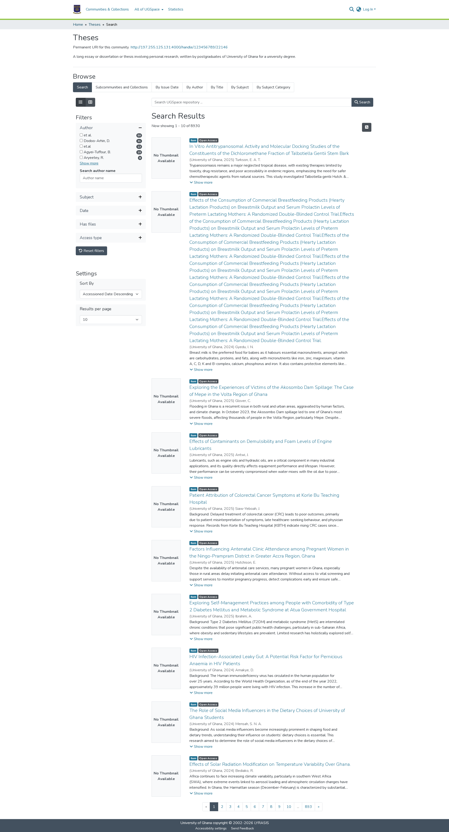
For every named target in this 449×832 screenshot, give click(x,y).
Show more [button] (89, 163)
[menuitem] (148, 9)
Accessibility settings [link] (211, 828)
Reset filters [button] (93, 250)
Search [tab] (82, 87)
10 (288, 806)
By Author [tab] (194, 87)
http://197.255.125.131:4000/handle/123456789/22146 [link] (179, 47)
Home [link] (78, 24)
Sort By (87, 283)
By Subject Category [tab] (273, 87)
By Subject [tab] (240, 87)
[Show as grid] (90, 102)
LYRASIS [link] (261, 822)
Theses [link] (95, 24)
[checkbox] (81, 134)
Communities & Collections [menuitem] (107, 9)
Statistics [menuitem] (175, 9)
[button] (77, 9)
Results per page (95, 309)
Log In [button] (368, 9)
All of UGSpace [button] (147, 9)
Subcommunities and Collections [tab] (122, 87)
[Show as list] (81, 102)
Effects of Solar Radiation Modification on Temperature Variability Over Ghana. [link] (270, 764)
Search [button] (364, 102)
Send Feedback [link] (242, 828)
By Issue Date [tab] (167, 87)
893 (308, 806)
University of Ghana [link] (196, 822)
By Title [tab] (217, 87)
